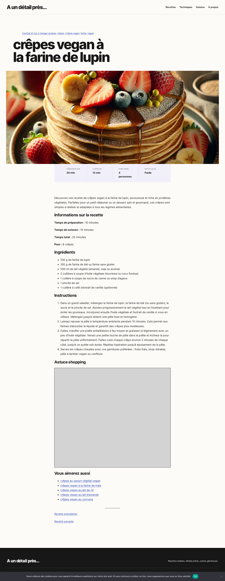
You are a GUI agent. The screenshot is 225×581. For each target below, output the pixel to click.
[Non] (221, 576)
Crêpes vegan (72, 33)
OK (195, 576)
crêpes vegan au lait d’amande (79, 494)
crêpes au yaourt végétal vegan (80, 480)
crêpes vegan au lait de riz (77, 490)
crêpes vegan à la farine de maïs (80, 485)
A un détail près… (27, 7)
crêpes (60, 33)
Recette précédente (65, 513)
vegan (91, 33)
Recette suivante (64, 521)
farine (83, 33)
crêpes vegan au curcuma (76, 499)
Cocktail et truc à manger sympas (39, 33)
